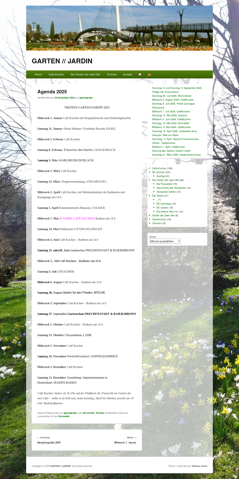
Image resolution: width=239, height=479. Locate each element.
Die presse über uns (167, 211)
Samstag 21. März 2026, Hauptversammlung (176, 154)
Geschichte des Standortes (171, 187)
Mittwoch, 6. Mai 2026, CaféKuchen (171, 127)
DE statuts (162, 207)
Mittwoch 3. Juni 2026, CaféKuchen (171, 119)
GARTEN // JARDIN (62, 60)
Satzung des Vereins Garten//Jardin (171, 150)
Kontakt (127, 74)
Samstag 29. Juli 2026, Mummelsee (171, 95)
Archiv (152, 236)
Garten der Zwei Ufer (163, 215)
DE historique (163, 203)
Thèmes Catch (199, 466)
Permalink (64, 416)
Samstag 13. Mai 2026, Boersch (169, 115)
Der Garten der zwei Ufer (85, 74)
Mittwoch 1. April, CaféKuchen (168, 146)
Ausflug (160, 176)
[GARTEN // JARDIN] (119, 49)
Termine (112, 74)
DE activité (88, 413)
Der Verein (157, 195)
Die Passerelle (164, 184)
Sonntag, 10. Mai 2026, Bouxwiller (170, 123)
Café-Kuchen (56, 74)
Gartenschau (159, 219)
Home (38, 74)
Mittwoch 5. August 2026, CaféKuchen (173, 99)
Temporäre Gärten (166, 191)
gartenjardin (86, 97)
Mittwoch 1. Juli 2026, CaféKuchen (171, 111)
